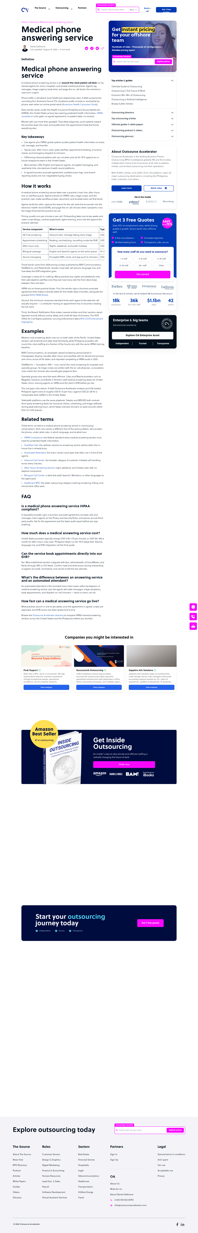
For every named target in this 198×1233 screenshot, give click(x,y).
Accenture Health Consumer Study (80, 104)
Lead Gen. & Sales (51, 1181)
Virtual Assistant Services (54, 1198)
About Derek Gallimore (121, 1194)
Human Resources (51, 1176)
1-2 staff (123, 259)
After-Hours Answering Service (39, 468)
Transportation (85, 1187)
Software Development (53, 1192)
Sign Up (114, 1160)
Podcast (17, 1171)
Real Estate (83, 1154)
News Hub (18, 1160)
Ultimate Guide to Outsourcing (127, 86)
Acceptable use (165, 1171)
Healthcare (83, 1181)
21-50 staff (123, 266)
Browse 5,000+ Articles (122, 104)
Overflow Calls (31, 445)
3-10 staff (143, 259)
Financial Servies (86, 1160)
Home (24, 22)
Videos (16, 1192)
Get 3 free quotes (166, 10)
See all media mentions (159, 1084)
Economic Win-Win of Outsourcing (128, 95)
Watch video (153, 1072)
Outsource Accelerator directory (48, 615)
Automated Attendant (35, 453)
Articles (16, 1176)
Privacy (161, 1176)
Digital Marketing (51, 1165)
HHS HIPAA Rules (38, 295)
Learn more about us (126, 1072)
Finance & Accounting (53, 1171)
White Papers (19, 1181)
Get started (142, 274)
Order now (124, 764)
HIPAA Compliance (33, 438)
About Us (115, 1184)
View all (167, 812)
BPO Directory (20, 1165)
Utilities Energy (85, 1192)
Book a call (147, 9)
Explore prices (163, 62)
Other (161, 266)
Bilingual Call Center (34, 475)
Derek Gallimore (37, 47)
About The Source (22, 1154)
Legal (81, 1171)
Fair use (161, 1165)
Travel (81, 1198)
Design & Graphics (51, 1160)
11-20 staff (161, 259)
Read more (116, 862)
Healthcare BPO (32, 483)
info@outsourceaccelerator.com (130, 1205)
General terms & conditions (171, 1154)
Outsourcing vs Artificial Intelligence (129, 99)
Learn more (126, 188)
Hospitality (83, 1165)
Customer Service (51, 1154)
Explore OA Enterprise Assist (142, 335)
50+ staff (142, 266)
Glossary (34, 22)
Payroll (45, 1187)
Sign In (113, 1154)
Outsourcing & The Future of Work (128, 91)
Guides (16, 1187)
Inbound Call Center (34, 460)
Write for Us (116, 1189)
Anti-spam (163, 1160)
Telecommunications (88, 1176)
